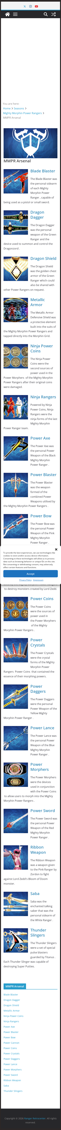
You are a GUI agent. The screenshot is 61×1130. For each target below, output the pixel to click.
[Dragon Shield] (16, 259)
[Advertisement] (30, 59)
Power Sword (42, 810)
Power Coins (42, 598)
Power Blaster (43, 474)
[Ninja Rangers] (16, 397)
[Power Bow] (16, 516)
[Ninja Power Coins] (16, 346)
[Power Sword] (16, 811)
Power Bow (40, 515)
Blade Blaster (42, 171)
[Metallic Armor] (16, 300)
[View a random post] (53, 14)
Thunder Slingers (38, 932)
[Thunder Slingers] (16, 930)
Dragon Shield (43, 258)
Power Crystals (37, 642)
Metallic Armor (37, 302)
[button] (56, 549)
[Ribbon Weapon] (16, 847)
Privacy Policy (25, 580)
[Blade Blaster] (16, 171)
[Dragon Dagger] (16, 212)
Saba (35, 893)
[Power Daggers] (16, 687)
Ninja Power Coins (41, 348)
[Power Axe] (16, 438)
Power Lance (42, 727)
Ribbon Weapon (38, 849)
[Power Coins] (16, 599)
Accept (30, 573)
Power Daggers (38, 688)
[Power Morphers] (16, 765)
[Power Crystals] (16, 640)
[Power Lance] (16, 728)
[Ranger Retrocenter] (7, 14)
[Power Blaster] (16, 475)
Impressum (38, 580)
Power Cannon (11, 1042)
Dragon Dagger (37, 214)
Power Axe (40, 438)
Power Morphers (39, 767)
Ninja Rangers (43, 396)
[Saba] (16, 894)
